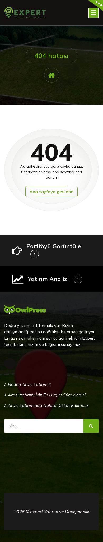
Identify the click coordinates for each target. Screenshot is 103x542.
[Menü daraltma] (93, 13)
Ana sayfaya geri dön (51, 191)
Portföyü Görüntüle (53, 246)
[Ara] (91, 426)
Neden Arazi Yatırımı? (29, 384)
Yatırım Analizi (48, 279)
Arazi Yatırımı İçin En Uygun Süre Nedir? (47, 394)
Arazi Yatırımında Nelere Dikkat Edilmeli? (48, 405)
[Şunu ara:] (43, 426)
